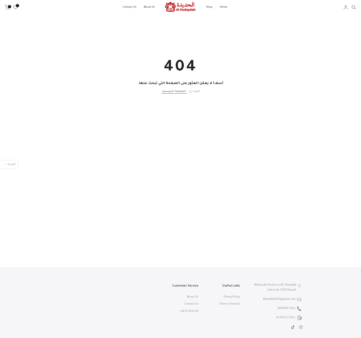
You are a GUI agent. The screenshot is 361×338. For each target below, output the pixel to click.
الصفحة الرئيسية (174, 91)
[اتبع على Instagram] (301, 327)
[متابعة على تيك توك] (293, 327)
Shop (209, 7)
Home (223, 7)
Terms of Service (229, 304)
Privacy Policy (232, 297)
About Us (149, 7)
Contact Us (129, 7)
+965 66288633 (286, 317)
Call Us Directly (189, 311)
